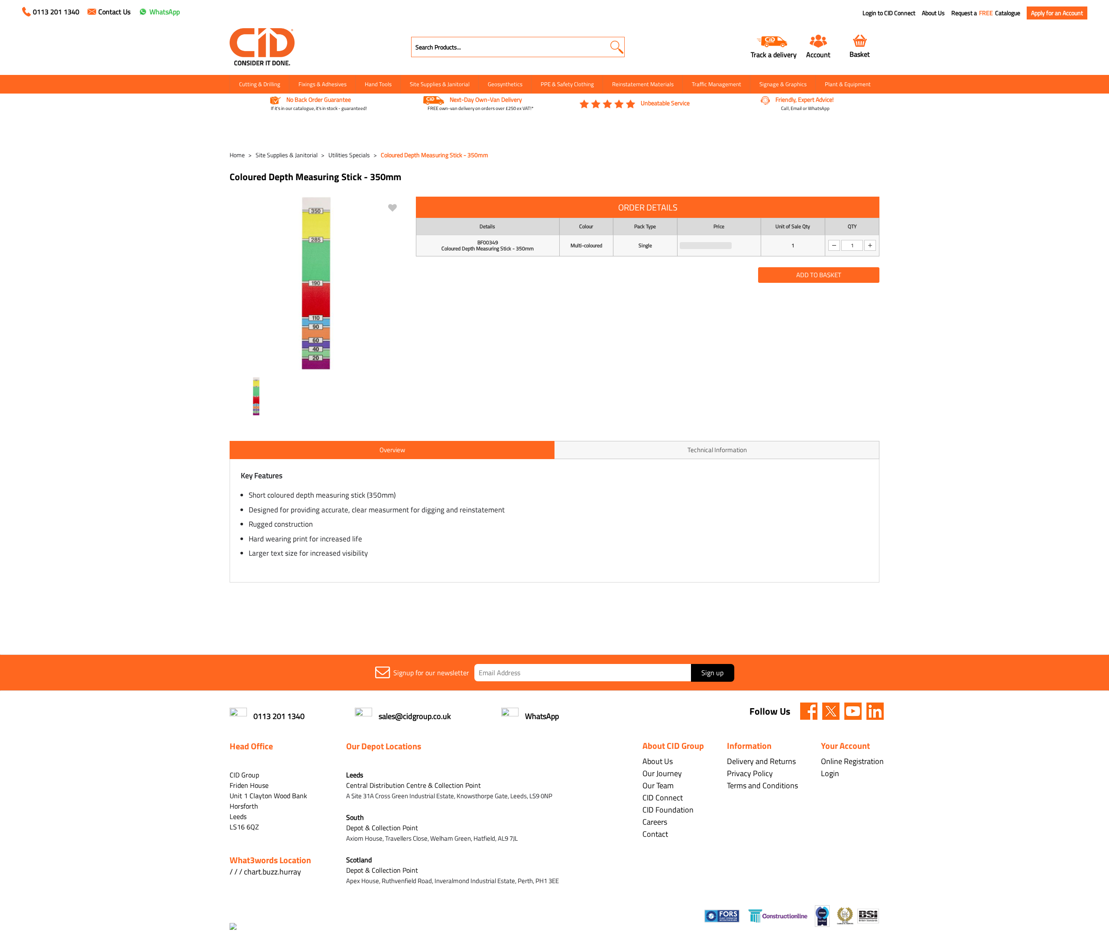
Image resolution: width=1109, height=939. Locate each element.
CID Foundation (668, 810)
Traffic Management (716, 84)
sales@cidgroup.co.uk (415, 716)
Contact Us (114, 11)
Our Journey (662, 773)
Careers (654, 822)
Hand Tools (378, 84)
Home (237, 154)
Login (830, 773)
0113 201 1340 (56, 11)
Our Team (658, 785)
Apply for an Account (1057, 12)
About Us (933, 13)
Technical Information (717, 450)
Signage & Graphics (783, 84)
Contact (655, 834)
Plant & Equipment (848, 84)
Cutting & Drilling (259, 84)
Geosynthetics (505, 84)
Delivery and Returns (761, 761)
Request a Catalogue (985, 13)
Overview (392, 450)
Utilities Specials (349, 154)
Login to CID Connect (889, 13)
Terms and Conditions (762, 785)
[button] (616, 47)
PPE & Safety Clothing (567, 84)
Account (818, 54)
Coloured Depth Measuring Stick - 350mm (434, 154)
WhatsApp (164, 11)
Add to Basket (818, 275)
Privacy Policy (750, 773)
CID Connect (662, 797)
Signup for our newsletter (431, 672)
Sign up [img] (712, 672)
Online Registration (852, 761)
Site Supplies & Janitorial (440, 84)
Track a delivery (774, 54)
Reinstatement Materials (643, 84)
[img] (808, 711)
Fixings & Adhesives (322, 84)
